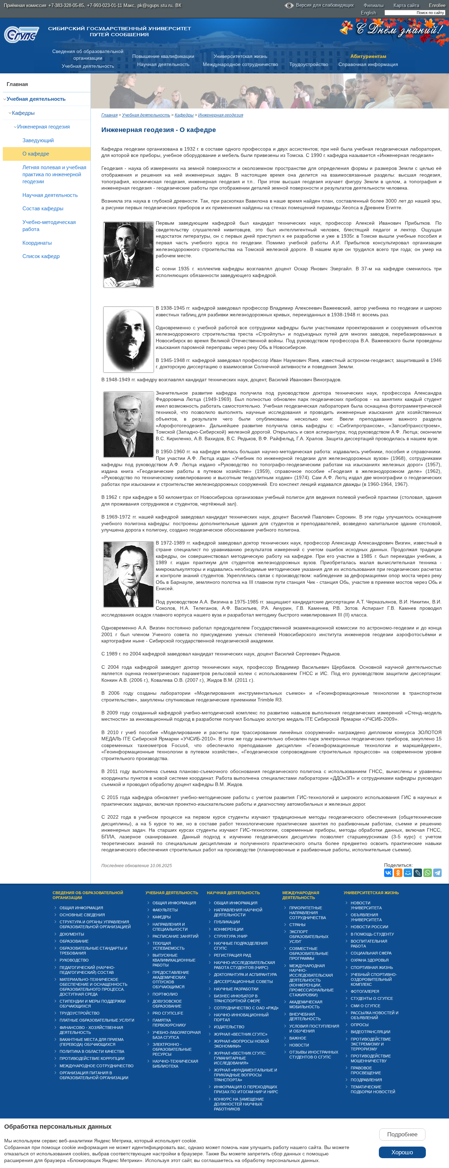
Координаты (37, 243)
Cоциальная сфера (371, 953)
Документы (72, 934)
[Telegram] (437, 873)
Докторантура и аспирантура (245, 974)
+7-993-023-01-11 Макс (110, 5)
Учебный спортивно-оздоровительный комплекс (374, 979)
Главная (17, 84)
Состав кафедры (42, 208)
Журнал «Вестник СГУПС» (240, 1034)
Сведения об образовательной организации (88, 895)
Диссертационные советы (243, 981)
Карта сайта (406, 5)
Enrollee (437, 5)
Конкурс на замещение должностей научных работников (239, 1104)
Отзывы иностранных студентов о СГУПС (313, 1054)
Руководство (74, 960)
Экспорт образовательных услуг (308, 937)
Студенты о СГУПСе (372, 998)
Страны (297, 925)
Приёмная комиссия (25, 5)
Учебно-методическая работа (49, 225)
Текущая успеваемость (169, 945)
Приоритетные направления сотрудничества (307, 913)
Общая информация (81, 908)
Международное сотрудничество (240, 64)
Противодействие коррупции (92, 1058)
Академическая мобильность (305, 1004)
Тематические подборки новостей (373, 1089)
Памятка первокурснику (169, 1022)
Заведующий (38, 140)
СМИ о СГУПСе (365, 1006)
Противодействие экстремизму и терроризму (371, 1044)
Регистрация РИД (232, 955)
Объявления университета (366, 917)
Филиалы (373, 5)
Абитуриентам (368, 56)
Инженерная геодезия (43, 127)
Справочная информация (368, 64)
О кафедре (35, 154)
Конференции (228, 929)
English (368, 12)
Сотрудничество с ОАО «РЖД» (246, 1008)
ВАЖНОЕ (297, 1038)
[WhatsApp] (427, 873)
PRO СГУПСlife (168, 1013)
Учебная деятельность (88, 66)
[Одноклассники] (398, 873)
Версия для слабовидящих (325, 5)
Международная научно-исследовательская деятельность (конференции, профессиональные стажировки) (311, 980)
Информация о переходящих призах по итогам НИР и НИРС (246, 1089)
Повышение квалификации (163, 56)
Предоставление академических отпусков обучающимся (171, 979)
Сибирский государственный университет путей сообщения (119, 31)
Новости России (369, 927)
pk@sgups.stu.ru (155, 5)
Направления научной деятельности (238, 912)
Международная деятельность (300, 895)
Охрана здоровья (370, 960)
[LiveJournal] (418, 873)
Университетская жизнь (240, 56)
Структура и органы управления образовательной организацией (95, 924)
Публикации (227, 922)
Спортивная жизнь (372, 967)
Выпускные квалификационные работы (174, 960)
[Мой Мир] (408, 873)
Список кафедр (41, 256)
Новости (299, 1045)
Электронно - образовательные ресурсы (172, 1049)
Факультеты (165, 910)
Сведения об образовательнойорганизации (87, 54)
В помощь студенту (372, 934)
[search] (414, 12)
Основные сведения (82, 915)
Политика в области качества (92, 1051)
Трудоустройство (308, 64)
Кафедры (23, 113)
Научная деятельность (163, 64)
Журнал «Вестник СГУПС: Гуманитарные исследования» (240, 1058)
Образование (74, 941)
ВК (178, 5)
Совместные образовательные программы (308, 953)
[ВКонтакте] (388, 873)
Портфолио (165, 994)
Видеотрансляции (370, 1032)
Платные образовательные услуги (97, 1020)
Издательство (229, 1027)
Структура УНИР (230, 936)
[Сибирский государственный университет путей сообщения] (22, 35)
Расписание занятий (176, 936)
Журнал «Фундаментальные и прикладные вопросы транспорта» (245, 1075)
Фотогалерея (365, 991)
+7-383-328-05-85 (66, 5)
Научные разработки (236, 989)
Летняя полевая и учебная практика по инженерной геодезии (54, 174)
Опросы (360, 1025)
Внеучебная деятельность (305, 1016)
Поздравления (366, 1080)
